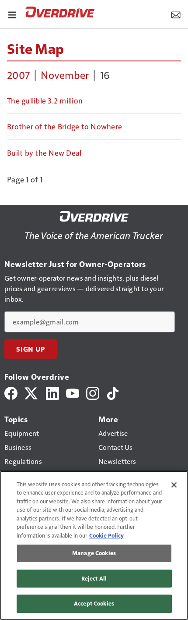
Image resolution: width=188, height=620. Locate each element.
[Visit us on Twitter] (31, 392)
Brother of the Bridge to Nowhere (64, 126)
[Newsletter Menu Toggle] (176, 14)
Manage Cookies (94, 552)
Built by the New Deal (44, 152)
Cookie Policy (106, 535)
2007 (18, 74)
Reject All (94, 578)
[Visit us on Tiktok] (112, 392)
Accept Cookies (94, 603)
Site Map (35, 48)
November (65, 74)
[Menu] (12, 14)
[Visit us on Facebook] (10, 392)
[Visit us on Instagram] (92, 392)
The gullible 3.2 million (45, 100)
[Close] (174, 485)
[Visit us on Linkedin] (52, 392)
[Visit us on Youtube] (72, 392)
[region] (94, 545)
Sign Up (30, 349)
